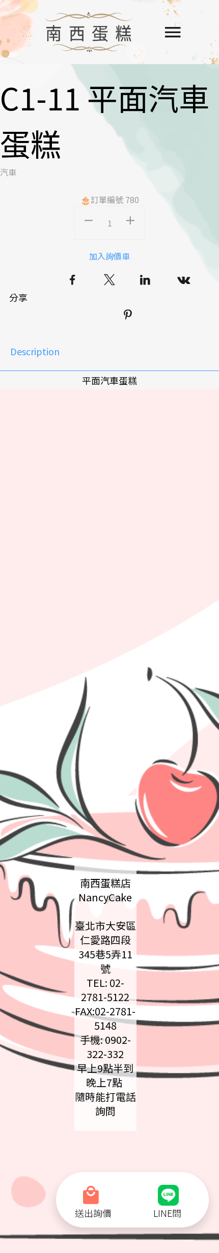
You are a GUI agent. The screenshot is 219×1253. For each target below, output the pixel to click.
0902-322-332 (109, 1046)
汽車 (8, 172)
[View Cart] (93, 1189)
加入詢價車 (109, 256)
